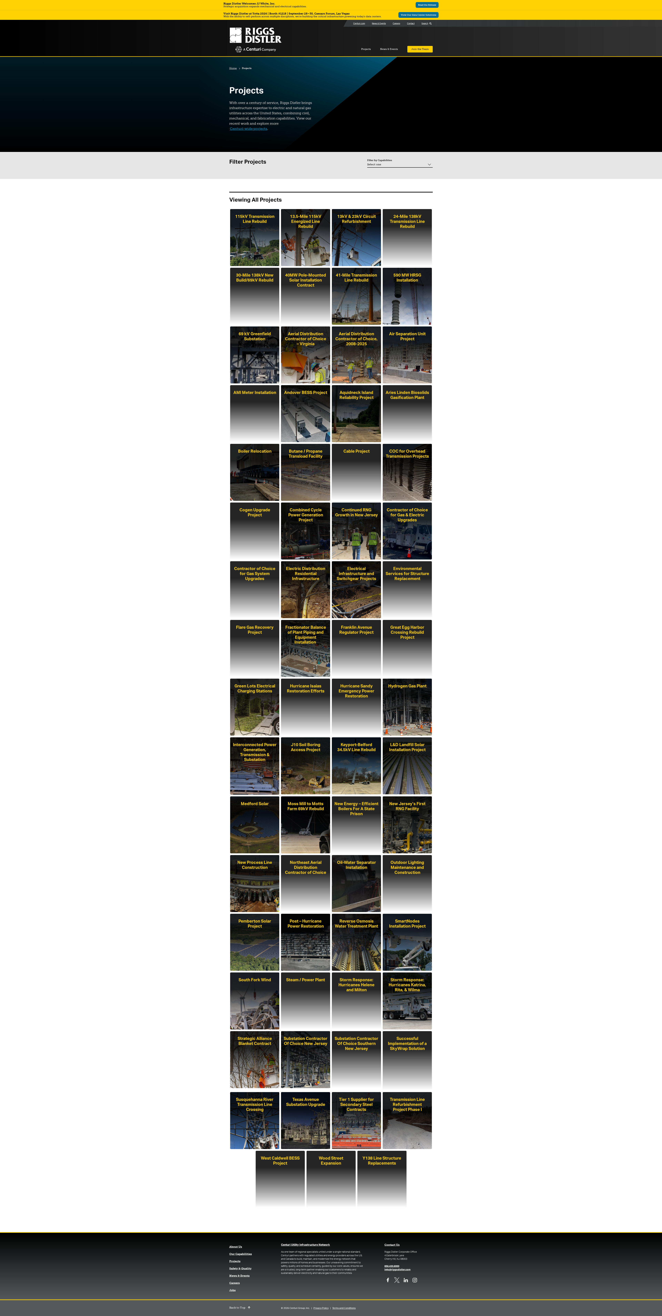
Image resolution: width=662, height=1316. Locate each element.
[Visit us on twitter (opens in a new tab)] (396, 1280)
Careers (234, 1283)
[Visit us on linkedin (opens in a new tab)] (405, 1280)
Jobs (232, 1290)
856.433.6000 (391, 1266)
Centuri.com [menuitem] (359, 23)
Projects (234, 1261)
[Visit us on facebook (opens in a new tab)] (387, 1280)
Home (233, 68)
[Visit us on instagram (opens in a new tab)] (414, 1280)
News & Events (239, 1275)
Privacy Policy (321, 1308)
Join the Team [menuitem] (420, 49)
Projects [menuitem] (366, 49)
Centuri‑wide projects (248, 129)
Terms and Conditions (344, 1308)
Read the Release (428, 5)
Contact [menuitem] (411, 23)
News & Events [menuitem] (379, 23)
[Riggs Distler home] (255, 40)
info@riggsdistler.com (397, 1270)
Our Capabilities (240, 1254)
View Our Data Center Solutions (420, 15)
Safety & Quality (240, 1268)
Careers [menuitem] (396, 23)
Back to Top (237, 1307)
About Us (235, 1246)
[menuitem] (319, 23)
